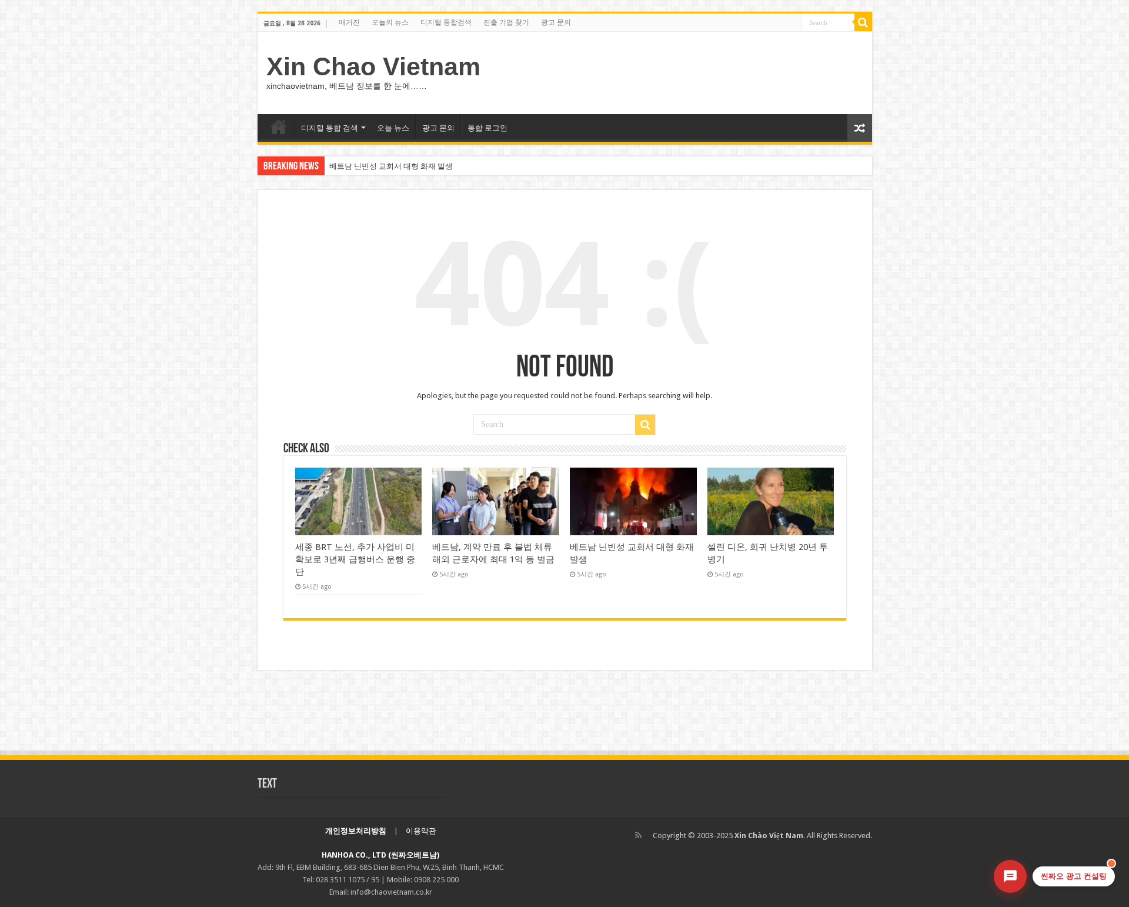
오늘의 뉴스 (390, 22)
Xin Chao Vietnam (373, 66)
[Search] (863, 22)
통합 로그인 (487, 128)
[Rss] (638, 835)
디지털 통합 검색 (329, 128)
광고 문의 (556, 22)
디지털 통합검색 (446, 22)
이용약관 (421, 830)
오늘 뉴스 (393, 128)
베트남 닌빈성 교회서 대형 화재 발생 (391, 166)
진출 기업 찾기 (506, 22)
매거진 (349, 22)
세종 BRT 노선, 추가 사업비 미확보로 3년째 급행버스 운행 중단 (355, 559)
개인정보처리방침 (355, 830)
